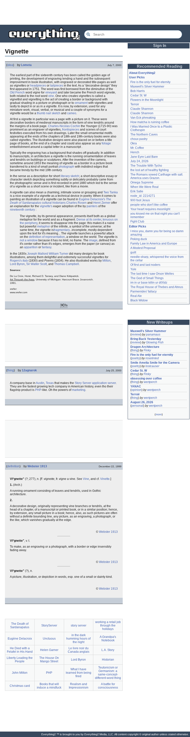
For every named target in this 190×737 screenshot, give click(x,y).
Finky (147, 350)
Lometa (26, 65)
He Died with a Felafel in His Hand (20, 650)
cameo (71, 113)
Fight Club (137, 221)
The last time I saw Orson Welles (152, 273)
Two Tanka (110, 192)
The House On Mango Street (49, 659)
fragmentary (62, 230)
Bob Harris (137, 91)
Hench (134, 152)
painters (92, 206)
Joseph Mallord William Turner (47, 253)
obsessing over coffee (146, 378)
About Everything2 (142, 73)
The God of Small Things (147, 278)
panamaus (153, 334)
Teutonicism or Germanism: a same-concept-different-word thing (108, 673)
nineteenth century (22, 209)
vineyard (51, 92)
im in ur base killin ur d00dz (148, 282)
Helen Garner (49, 650)
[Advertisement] (95, 12)
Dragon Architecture (144, 347)
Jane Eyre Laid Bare (144, 156)
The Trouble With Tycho (146, 165)
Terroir (134, 104)
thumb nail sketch (48, 113)
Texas (50, 383)
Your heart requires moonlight (150, 209)
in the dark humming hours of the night (78, 638)
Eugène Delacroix (20, 638)
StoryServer (49, 625)
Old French (17, 92)
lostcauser (152, 366)
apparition (31, 247)
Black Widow (139, 300)
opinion (136, 390)
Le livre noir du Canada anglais (78, 650)
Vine (86, 479)
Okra (133, 143)
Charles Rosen (76, 202)
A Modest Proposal (143, 248)
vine (51, 96)
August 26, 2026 (141, 402)
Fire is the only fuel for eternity (150, 82)
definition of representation (47, 237)
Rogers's (16, 260)
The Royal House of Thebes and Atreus (156, 287)
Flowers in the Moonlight (146, 100)
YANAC (135, 386)
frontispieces (70, 129)
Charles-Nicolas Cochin (64, 126)
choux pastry (138, 139)
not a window (29, 240)
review (135, 334)
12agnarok (29, 370)
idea (10, 65)
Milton (106, 260)
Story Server (83, 383)
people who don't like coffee (149, 204)
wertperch (150, 382)
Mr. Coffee (137, 148)
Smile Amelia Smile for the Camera (155, 362)
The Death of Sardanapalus (19, 625)
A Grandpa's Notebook (108, 638)
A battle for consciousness (108, 685)
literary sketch (70, 176)
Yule (133, 269)
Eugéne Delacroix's (92, 199)
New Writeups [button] (160, 322)
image (93, 240)
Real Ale (136, 296)
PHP (38, 390)
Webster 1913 (37, 466)
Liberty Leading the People (20, 659)
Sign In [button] (159, 46)
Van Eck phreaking (143, 117)
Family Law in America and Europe (153, 243)
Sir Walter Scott (36, 264)
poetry (135, 358)
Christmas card (20, 686)
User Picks (137, 77)
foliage (106, 143)
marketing (78, 390)
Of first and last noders (145, 265)
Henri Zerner (101, 202)
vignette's (46, 206)
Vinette (105, 479)
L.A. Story (107, 650)
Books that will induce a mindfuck (49, 685)
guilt (133, 252)
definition (13, 466)
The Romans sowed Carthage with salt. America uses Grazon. (157, 176)
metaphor (43, 226)
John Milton (19, 672)
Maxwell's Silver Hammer (147, 86)
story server (78, 625)
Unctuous (49, 638)
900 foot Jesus (140, 200)
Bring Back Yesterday (145, 339)
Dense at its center (88, 219)
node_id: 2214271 (142, 196)
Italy (25, 260)
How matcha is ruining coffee (149, 122)
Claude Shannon (141, 109)
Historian (108, 659)
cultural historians (54, 202)
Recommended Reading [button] (159, 66)
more (159, 414)
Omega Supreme (141, 182)
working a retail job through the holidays (108, 625)
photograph (66, 166)
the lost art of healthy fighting (149, 170)
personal (137, 405)
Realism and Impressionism (78, 685)
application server (104, 383)
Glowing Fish (155, 342)
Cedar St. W (138, 95)
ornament (81, 103)
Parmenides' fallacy (143, 291)
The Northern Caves (144, 134)
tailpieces (56, 85)
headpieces (38, 85)
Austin (40, 383)
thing (10, 370)
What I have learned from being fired (78, 673)
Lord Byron (17, 264)
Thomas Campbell (66, 264)
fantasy (46, 247)
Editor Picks (137, 226)
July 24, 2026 (139, 161)
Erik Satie (136, 191)
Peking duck (138, 239)
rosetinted (152, 358)
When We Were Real (144, 187)
